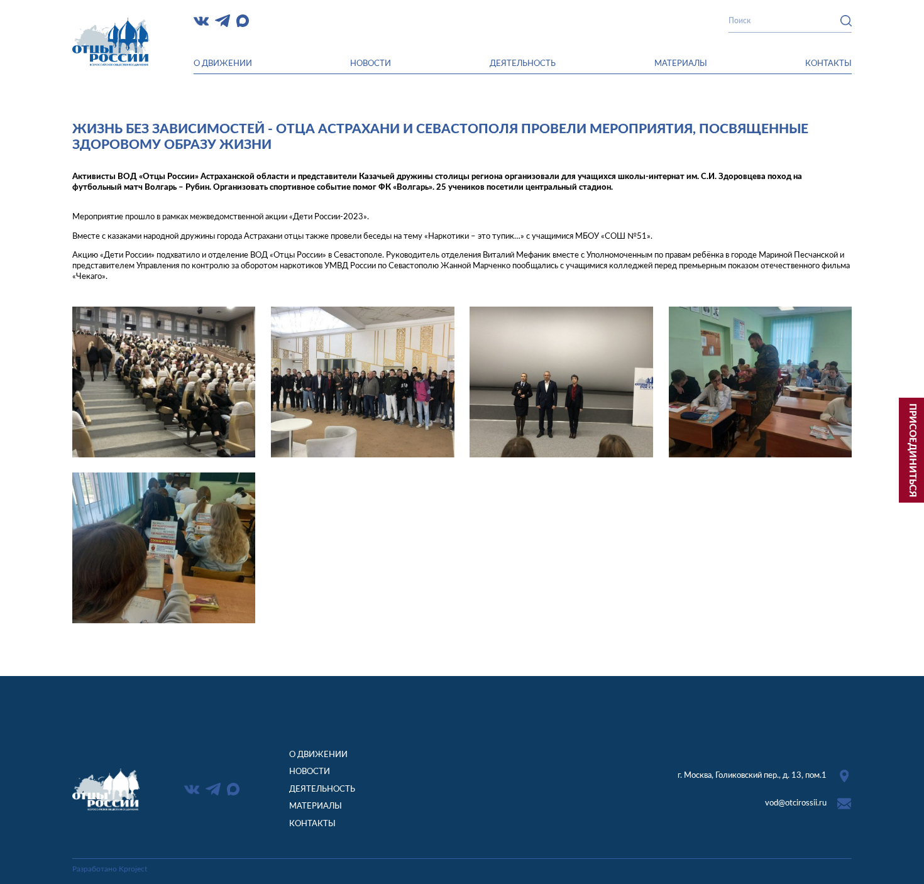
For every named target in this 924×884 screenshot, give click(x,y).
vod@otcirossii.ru (796, 803)
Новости (370, 63)
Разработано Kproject (109, 869)
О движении (223, 63)
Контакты (828, 63)
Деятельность (523, 63)
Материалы (680, 63)
